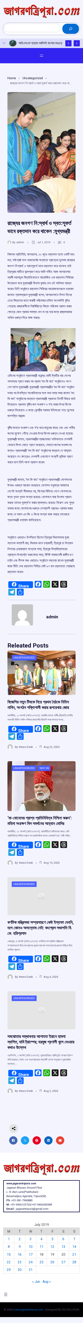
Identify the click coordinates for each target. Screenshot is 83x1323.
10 (31, 1247)
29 (9, 1270)
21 (74, 1255)
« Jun (36, 1282)
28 (74, 1262)
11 (41, 1247)
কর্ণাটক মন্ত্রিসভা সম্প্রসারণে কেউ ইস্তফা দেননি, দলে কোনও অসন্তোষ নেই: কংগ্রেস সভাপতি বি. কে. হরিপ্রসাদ (40, 928)
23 (19, 1262)
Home (11, 78)
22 (9, 1262)
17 (31, 1255)
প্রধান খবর (44, 768)
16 (19, 1255)
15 (9, 1255)
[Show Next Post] (77, 43)
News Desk (26, 747)
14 (74, 1247)
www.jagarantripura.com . (29, 1309)
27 (63, 1262)
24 (31, 1262)
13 (63, 1247)
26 (52, 1262)
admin (20, 242)
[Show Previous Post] (68, 43)
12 (52, 1247)
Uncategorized (33, 78)
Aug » (47, 1282)
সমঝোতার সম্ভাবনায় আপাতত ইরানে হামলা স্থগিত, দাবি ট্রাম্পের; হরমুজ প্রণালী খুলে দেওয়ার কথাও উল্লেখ (40, 1042)
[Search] (70, 29)
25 (41, 1262)
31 (31, 1270)
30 (19, 1270)
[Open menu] (41, 55)
